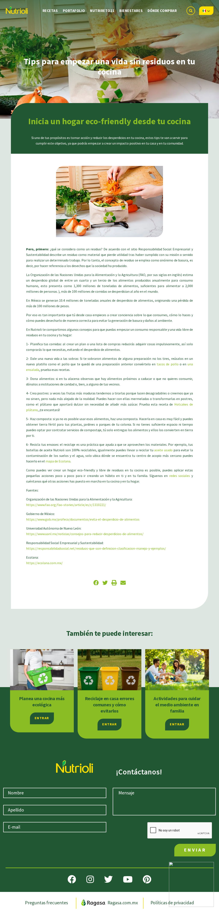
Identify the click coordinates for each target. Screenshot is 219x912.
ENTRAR (42, 718)
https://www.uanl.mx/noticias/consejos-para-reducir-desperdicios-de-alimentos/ (85, 534)
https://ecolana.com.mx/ (44, 563)
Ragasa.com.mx (123, 903)
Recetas (50, 11)
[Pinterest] (147, 879)
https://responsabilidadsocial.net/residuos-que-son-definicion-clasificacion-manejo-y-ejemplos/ (96, 549)
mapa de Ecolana (58, 461)
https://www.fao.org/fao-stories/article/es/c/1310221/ (66, 505)
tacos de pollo (168, 364)
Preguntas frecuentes (47, 903)
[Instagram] (90, 879)
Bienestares (131, 11)
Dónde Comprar (162, 11)
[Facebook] (72, 879)
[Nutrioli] (16, 9)
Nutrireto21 (102, 11)
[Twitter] (108, 879)
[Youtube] (128, 879)
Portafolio (74, 11)
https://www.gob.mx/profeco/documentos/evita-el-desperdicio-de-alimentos (82, 520)
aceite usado (163, 450)
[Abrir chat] (191, 884)
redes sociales (179, 476)
